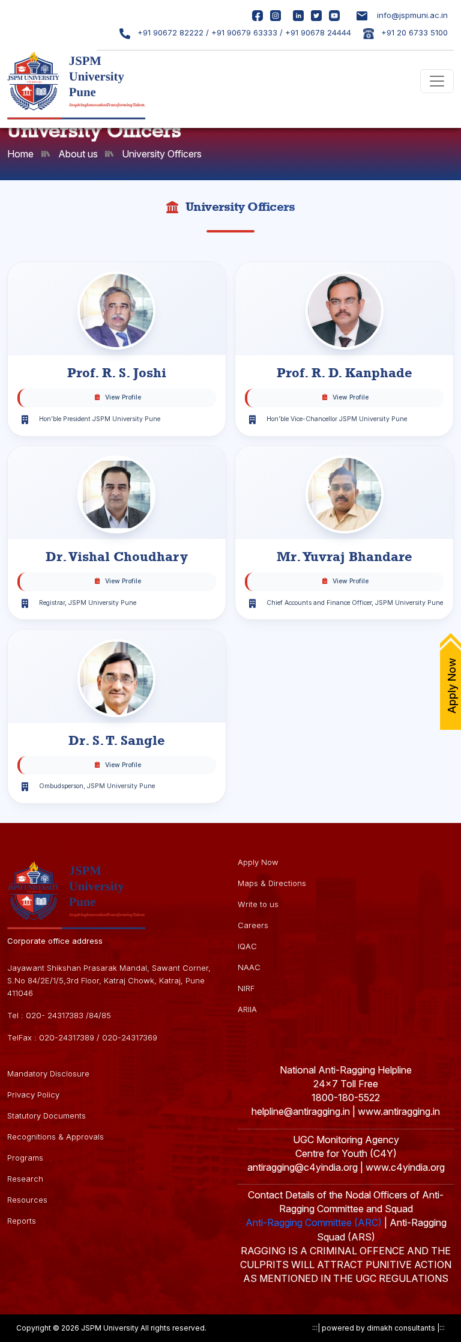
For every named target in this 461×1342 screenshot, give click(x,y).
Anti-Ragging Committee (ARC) (314, 1222)
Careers (253, 925)
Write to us (258, 904)
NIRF (246, 988)
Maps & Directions (272, 883)
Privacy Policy (33, 1094)
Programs (25, 1157)
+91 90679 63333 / (247, 32)
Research (25, 1178)
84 (93, 1015)
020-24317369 (129, 1037)
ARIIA (247, 1009)
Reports (21, 1220)
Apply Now (258, 862)
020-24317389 (66, 1037)
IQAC (247, 946)
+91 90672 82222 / (172, 32)
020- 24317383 (54, 1015)
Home (20, 154)
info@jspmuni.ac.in (412, 15)
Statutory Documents (46, 1115)
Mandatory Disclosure (48, 1073)
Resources (27, 1199)
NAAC (249, 967)
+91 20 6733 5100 (413, 32)
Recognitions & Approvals (55, 1136)
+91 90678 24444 (318, 32)
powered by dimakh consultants (378, 1327)
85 (106, 1015)
